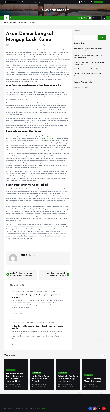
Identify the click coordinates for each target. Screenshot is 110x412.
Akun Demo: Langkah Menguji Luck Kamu (23, 22)
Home (12, 18)
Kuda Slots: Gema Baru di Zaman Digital (87, 69)
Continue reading (18, 314)
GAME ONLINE (25, 45)
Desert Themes (41, 408)
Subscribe (96, 18)
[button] (102, 355)
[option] (16, 374)
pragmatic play (49, 138)
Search (77, 31)
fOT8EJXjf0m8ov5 (13, 45)
